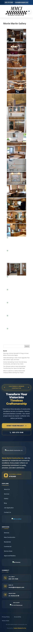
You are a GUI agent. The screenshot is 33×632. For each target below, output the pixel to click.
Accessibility (17, 616)
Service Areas (8, 551)
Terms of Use (5, 620)
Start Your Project (15, 426)
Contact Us (7, 512)
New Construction (9, 537)
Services (6, 494)
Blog (5, 503)
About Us (7, 489)
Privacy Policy (6, 616)
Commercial (7, 546)
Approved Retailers (10, 555)
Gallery (6, 498)
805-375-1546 (9, 2)
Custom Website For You (20, 628)
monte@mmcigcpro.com (21, 2)
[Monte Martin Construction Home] (16, 11)
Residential (7, 542)
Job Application (9, 508)
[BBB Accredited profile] (16, 519)
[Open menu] (29, 11)
